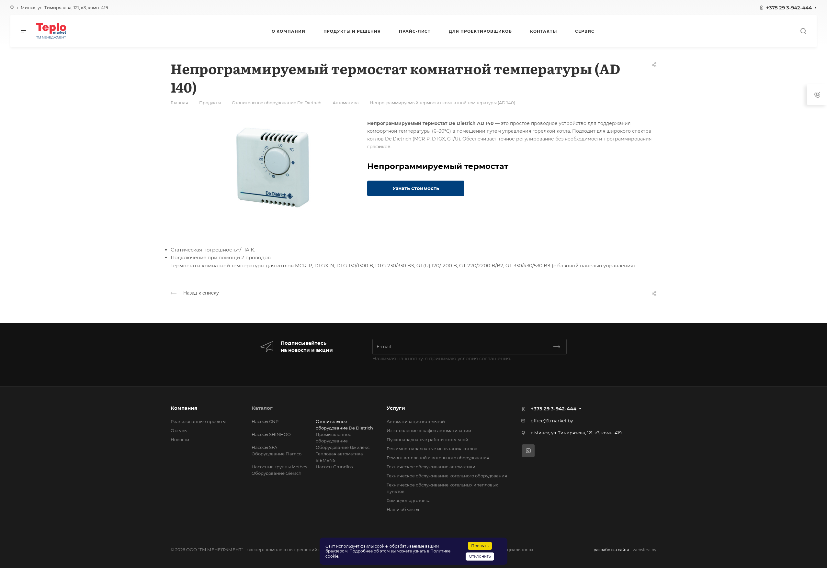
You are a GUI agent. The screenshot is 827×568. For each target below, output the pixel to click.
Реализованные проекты (198, 421)
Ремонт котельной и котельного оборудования (438, 457)
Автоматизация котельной (416, 421)
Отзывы (179, 430)
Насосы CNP (265, 421)
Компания (184, 408)
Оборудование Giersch (276, 473)
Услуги (396, 408)
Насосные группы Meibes (279, 466)
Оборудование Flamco (276, 453)
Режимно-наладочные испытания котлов (432, 448)
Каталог (262, 408)
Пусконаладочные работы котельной (427, 439)
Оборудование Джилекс (342, 447)
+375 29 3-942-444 (789, 8)
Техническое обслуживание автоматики (431, 466)
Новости (180, 439)
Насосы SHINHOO (271, 434)
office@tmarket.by (552, 421)
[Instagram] (528, 450)
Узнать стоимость (415, 188)
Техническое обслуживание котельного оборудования (447, 475)
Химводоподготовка (409, 500)
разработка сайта (611, 549)
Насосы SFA (264, 447)
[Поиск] (803, 31)
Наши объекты (403, 509)
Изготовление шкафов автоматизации (429, 430)
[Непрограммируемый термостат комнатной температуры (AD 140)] (273, 168)
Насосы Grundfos (334, 466)
